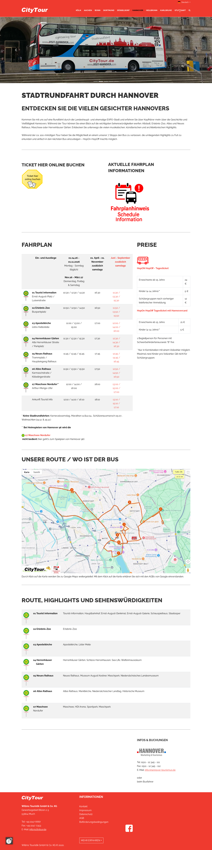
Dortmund (108, 10)
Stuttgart (180, 10)
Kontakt (83, 806)
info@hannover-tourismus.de (160, 770)
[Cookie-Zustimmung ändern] (9, 840)
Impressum (85, 810)
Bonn (97, 10)
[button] (16, 50)
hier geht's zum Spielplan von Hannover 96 (61, 439)
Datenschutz (86, 814)
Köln (78, 10)
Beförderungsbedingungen (93, 822)
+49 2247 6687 (33, 821)
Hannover (137, 10)
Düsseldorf (123, 10)
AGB (81, 818)
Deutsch (185, 2)
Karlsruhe (166, 10)
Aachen (88, 10)
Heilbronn (151, 10)
